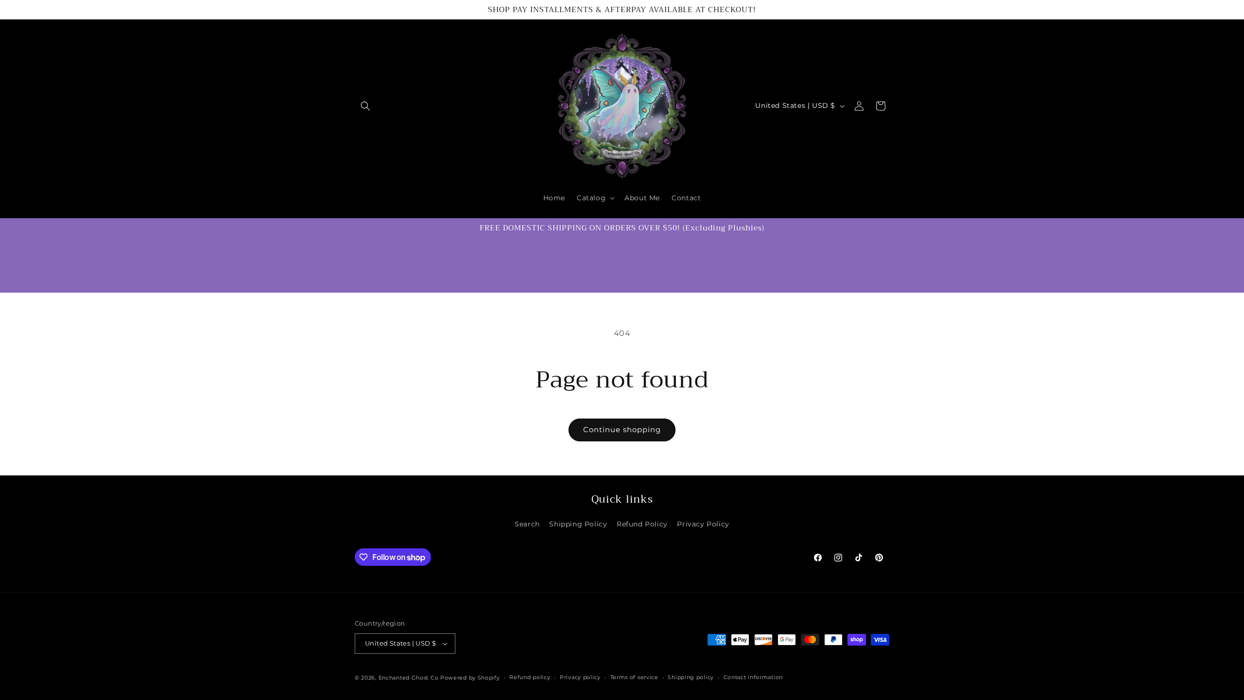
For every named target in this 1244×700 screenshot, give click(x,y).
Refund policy (529, 677)
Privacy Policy (703, 524)
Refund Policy (642, 524)
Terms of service (634, 677)
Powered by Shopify (470, 677)
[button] (365, 106)
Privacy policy (580, 677)
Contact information (753, 677)
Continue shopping (622, 429)
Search (527, 524)
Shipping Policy (578, 524)
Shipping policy (691, 677)
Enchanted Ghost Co (409, 677)
